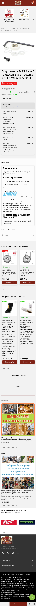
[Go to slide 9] (12, 447)
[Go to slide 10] (13, 447)
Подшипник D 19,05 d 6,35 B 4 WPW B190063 (27, 274)
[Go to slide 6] (8, 447)
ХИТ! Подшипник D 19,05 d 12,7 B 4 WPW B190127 (9, 274)
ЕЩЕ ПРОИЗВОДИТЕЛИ (9, 30)
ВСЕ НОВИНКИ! (24, 20)
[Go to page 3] (4, 368)
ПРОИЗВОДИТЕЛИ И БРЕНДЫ (19, 28)
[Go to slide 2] (3, 447)
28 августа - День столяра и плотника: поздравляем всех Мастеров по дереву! (16, 439)
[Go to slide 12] (16, 447)
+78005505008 (7, 547)
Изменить (20, 107)
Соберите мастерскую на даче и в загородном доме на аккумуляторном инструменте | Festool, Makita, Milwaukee (17, 492)
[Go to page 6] (8, 368)
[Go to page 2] (3, 368)
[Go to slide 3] (4, 447)
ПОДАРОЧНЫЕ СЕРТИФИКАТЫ (9, 20)
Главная (4, 28)
